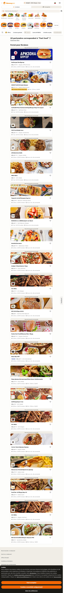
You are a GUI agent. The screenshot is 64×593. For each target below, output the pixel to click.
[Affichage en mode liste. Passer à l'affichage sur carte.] (61, 11)
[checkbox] (4, 26)
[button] (8, 3)
